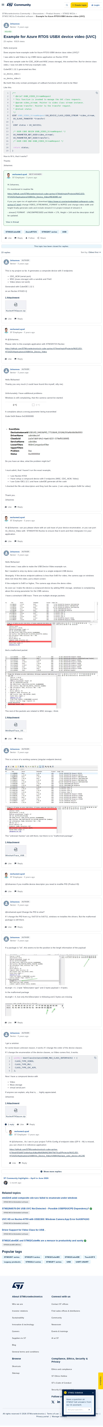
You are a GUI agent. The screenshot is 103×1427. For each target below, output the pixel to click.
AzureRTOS (31, 232)
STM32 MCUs (69, 13)
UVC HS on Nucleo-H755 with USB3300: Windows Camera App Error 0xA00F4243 (45, 1219)
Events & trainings (60, 1331)
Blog (14, 1345)
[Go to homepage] (20, 1288)
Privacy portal (42, 1416)
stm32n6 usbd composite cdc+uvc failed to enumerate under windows (39, 1198)
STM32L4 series (33, 1262)
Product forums (53, 13)
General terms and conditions (25, 1352)
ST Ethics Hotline (59, 1376)
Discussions (38, 13)
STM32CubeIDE (13, 232)
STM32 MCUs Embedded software (17, 16)
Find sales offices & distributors (66, 1311)
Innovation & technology (23, 1324)
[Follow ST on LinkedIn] (58, 1402)
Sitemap (15, 1373)
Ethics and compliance (62, 1369)
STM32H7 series (49, 232)
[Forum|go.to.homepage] (19, 5)
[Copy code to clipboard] (97, 93)
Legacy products (12, 1262)
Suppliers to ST (19, 1338)
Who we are (17, 1304)
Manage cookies (59, 1416)
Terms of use (53, 1414)
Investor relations (20, 1311)
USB (64, 232)
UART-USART (82, 1262)
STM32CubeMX (52, 1257)
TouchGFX (90, 1257)
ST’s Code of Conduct (61, 1383)
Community (57, 1318)
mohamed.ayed (19, 174)
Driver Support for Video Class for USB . (23, 1230)
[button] (3, 6)
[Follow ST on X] (53, 1402)
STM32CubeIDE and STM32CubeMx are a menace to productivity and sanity (42, 1240)
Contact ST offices (60, 1304)
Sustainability (18, 1318)
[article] (51, 290)
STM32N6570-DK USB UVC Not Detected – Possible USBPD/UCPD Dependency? (45, 1208)
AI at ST (55, 1338)
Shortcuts (16, 1366)
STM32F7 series (54, 1262)
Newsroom (56, 1324)
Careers (15, 1331)
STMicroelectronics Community (16, 13)
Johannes (15, 24)
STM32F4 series (32, 1257)
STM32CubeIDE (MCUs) (12, 1244)
